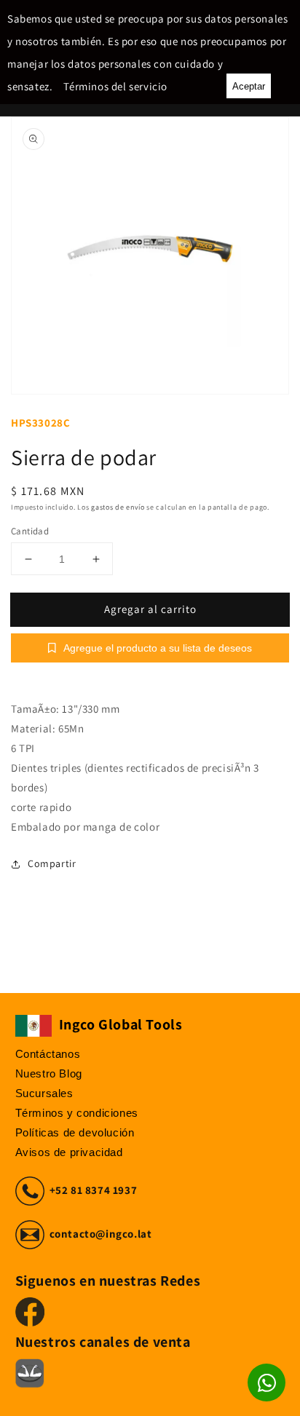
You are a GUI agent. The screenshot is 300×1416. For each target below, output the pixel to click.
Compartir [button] (52, 863)
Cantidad (30, 531)
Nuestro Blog (48, 1073)
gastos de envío (118, 507)
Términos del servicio (115, 86)
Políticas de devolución (75, 1132)
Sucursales (44, 1093)
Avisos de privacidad (69, 1152)
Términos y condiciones (76, 1113)
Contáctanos (48, 1054)
